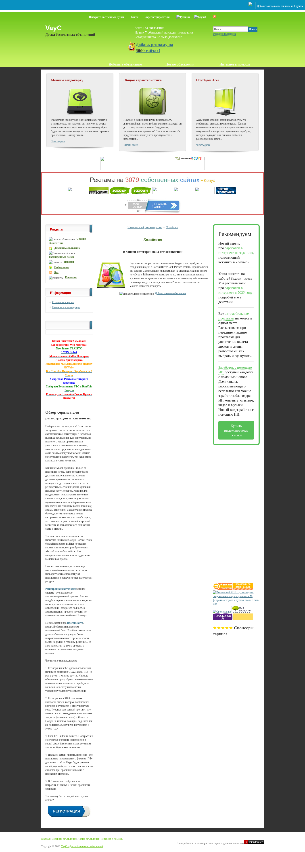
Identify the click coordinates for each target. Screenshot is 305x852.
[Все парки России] (241, 611)
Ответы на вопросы (63, 302)
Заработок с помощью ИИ (235, 369)
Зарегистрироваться (157, 17)
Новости (69, 262)
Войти (134, 17)
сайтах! (154, 47)
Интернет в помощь (234, 64)
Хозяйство (172, 227)
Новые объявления (179, 64)
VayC (53, 28)
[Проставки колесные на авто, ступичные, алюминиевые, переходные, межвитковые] (243, 588)
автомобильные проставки (233, 315)
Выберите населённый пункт (106, 17)
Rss (56, 272)
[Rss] (214, 16)
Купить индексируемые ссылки (236, 430)
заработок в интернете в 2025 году (235, 290)
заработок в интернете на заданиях (235, 250)
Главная (71, 64)
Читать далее (58, 141)
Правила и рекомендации (66, 307)
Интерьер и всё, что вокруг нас (144, 227)
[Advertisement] (231, 512)
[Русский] (183, 16)
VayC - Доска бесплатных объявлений (82, 846)
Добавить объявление (125, 64)
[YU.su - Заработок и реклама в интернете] (243, 619)
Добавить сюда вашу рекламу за (280, 6)
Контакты (71, 277)
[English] (200, 16)
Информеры (61, 267)
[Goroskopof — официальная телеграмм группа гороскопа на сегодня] (222, 619)
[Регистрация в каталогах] (69, 816)
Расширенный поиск (224, 33)
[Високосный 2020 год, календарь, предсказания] (236, 603)
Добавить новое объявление (170, 293)
